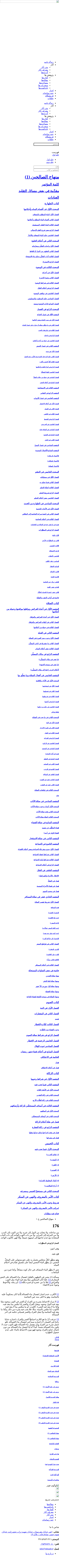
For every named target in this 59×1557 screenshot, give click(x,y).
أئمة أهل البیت (54, 1474)
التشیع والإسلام (54, 1459)
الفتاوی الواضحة (54, 1443)
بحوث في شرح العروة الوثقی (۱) (49, 1407)
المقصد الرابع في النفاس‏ (49, 393)
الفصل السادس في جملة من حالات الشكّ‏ (46, 377)
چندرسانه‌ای (48, 93)
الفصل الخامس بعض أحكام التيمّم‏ (46, 498)
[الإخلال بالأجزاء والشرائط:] (49, 876)
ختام (57, 795)
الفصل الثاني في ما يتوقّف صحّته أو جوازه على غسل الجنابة (40, 325)
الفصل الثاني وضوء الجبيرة (49, 278)
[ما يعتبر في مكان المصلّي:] (49, 659)
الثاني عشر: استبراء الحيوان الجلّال (48, 592)
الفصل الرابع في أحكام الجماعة (47, 865)
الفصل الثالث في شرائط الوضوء (47, 283)
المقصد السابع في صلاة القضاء (45, 822)
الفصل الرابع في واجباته (51, 335)
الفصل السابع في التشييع (51, 435)
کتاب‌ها (45, 77)
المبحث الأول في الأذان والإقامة (47, 681)
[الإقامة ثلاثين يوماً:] (53, 959)
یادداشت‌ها (43, 88)
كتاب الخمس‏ (52, 1143)
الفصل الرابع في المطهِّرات (49, 530)
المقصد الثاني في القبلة (48, 633)
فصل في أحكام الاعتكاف (50, 1068)
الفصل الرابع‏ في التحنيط (51, 419)
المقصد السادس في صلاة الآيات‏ (44, 801)
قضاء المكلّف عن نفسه (50, 828)
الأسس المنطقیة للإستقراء (51, 1355)
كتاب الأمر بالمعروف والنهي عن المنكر (38, 1196)
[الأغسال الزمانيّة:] (53, 456)
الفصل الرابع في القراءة (51, 738)
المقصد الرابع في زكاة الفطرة (45, 1127)
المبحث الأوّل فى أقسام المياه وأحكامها (41, 209)
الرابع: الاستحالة (54, 551)
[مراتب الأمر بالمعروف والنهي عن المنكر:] (40, 1208)
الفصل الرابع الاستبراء (51, 262)
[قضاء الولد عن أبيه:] (51, 833)
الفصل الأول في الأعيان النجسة (47, 509)
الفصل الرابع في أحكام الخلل (48, 288)
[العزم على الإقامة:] (53, 954)
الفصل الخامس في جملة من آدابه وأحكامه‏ (46, 340)
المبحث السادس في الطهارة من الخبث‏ (41, 503)
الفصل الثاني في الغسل (51, 409)
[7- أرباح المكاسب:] (51, 1186)
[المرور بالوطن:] (54, 949)
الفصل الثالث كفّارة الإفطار (46, 1024)
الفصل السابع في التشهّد (51, 759)
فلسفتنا (56, 1350)
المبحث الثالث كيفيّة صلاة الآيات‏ (47, 817)
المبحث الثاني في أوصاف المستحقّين (45, 1116)
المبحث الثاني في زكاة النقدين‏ (47, 1095)
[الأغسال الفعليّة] (53, 466)
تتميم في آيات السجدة (52, 754)
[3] (20, 1282)
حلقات (51, 98)
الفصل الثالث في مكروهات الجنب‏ (48, 330)
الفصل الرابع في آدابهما (52, 701)
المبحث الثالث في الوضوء (47, 267)
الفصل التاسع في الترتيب (51, 769)
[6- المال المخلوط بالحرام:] (49, 1181)
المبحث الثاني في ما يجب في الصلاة (45, 717)
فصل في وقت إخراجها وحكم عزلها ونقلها (44, 1133)
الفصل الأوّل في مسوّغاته (49, 477)
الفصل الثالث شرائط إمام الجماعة (46, 860)
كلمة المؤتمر (50, 184)
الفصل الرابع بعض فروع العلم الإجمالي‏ (45, 230)
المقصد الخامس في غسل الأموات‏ (46, 398)
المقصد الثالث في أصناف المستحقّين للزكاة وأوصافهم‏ (34, 1106)
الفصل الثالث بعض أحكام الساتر (47, 649)
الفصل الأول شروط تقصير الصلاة (47, 902)
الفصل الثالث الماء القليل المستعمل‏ (45, 225)
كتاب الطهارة (52, 203)
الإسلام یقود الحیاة (53, 1371)
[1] (49, 1280)
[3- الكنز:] (55, 1165)
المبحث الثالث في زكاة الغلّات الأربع (46, 1100)
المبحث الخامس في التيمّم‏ (47, 472)
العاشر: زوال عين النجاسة (51, 582)
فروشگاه (49, 96)
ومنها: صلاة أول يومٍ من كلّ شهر (47, 986)
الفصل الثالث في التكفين (51, 414)
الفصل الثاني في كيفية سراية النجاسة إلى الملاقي (40, 514)
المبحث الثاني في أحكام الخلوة (45, 241)
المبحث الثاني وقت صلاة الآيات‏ (47, 812)
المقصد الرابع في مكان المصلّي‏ (45, 654)
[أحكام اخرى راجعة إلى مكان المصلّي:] (45, 670)
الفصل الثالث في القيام (52, 733)
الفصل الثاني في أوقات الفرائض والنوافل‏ (44, 622)
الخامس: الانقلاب (53, 556)
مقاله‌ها (44, 80)
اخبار (51, 90)
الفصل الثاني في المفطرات (46, 1013)
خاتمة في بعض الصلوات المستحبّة (44, 970)
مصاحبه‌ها (43, 83)
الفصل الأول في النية (52, 722)
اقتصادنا (56, 1361)
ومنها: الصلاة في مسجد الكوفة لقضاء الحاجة (43, 997)
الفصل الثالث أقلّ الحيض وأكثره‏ (49, 362)
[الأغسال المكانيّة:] (53, 461)
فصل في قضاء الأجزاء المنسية (48, 886)
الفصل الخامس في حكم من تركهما (48, 707)
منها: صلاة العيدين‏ (52, 976)
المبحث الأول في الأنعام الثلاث (48, 1090)
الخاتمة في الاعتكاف (50, 1057)
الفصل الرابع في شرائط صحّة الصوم (42, 1035)
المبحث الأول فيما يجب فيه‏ (47, 1149)
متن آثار (44, 67)
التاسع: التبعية (55, 577)
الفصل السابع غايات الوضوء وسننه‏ (46, 304)
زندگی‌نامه (49, 62)
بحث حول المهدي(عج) (52, 1464)
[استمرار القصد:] (53, 912)
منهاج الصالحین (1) (42, 176)
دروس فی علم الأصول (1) (51, 1387)
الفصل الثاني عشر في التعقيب (49, 785)
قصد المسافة (55, 907)
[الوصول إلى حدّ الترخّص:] (51, 938)
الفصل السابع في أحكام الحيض (49, 382)
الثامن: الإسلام (54, 571)
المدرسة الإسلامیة (53, 1376)
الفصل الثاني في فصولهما (51, 691)
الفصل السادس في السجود (50, 748)
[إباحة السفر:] (54, 923)
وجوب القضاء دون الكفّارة (49, 1030)
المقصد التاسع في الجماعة (47, 844)
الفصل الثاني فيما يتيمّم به (49, 482)
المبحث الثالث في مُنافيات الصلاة (47, 790)
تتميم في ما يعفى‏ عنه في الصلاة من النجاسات (45, 524)
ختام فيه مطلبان (51, 1213)
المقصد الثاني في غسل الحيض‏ (47, 346)
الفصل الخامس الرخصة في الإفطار (43, 1041)
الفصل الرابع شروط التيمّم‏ (49, 493)
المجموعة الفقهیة (53, 1428)
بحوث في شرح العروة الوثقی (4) (49, 1423)
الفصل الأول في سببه (52, 351)
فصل (57, 1062)
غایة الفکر (56, 1402)
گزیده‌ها (44, 72)
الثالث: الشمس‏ (54, 545)
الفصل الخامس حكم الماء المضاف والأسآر (43, 235)
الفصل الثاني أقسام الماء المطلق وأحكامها (43, 220)
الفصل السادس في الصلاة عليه (49, 429)
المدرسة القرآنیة (54, 1469)
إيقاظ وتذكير (55, 712)
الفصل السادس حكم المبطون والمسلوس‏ (43, 299)
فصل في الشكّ (53, 881)
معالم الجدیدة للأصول (52, 1397)
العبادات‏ (53, 197)
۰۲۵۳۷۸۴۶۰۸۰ (47, 1544)
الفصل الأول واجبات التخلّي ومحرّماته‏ (45, 246)
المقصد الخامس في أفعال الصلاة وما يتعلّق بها (38, 675)
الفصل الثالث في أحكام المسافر (47, 965)
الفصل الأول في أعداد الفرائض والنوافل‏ (44, 617)
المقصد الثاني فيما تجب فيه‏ (46, 1084)
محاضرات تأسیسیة (53, 1480)
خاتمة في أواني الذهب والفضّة (48, 598)
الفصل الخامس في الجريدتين (50, 424)
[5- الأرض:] (55, 1175)
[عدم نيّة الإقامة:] (53, 918)
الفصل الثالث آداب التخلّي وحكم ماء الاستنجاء (42, 256)
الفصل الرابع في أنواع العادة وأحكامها (47, 367)
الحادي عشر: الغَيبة (53, 587)
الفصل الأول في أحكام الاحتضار (49, 403)
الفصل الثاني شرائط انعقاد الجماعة (46, 854)
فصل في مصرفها (53, 1138)
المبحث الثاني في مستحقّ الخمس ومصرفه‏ (39, 1191)
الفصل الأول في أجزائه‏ (50, 273)
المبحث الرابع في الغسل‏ (48, 309)
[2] (50, 1282)
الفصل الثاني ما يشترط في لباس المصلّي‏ (44, 643)
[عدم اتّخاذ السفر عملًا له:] (50, 928)
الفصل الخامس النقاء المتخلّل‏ (50, 372)
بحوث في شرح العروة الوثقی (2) (49, 1412)
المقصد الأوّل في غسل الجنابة (48, 315)
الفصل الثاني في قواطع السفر (47, 944)
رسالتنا (57, 1381)
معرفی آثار (43, 70)
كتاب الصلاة (52, 603)
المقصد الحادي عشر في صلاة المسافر (41, 897)
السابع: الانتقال (54, 566)
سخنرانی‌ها (43, 85)
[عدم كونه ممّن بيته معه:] (51, 933)
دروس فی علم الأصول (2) (51, 1392)
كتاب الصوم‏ (52, 1002)
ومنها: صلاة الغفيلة (52, 991)
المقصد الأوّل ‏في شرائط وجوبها (45, 1079)
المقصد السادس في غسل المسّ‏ (47, 445)
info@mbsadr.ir (46, 1549)
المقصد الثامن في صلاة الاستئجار (44, 838)
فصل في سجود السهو (51, 891)
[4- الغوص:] (54, 1170)
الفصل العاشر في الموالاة (51, 774)
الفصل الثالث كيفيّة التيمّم (49, 488)
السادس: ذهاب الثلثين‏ (52, 561)
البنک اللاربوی (55, 1366)
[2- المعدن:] (54, 1160)
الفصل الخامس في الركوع (51, 743)
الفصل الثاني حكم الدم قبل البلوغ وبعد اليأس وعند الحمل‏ (41, 356)
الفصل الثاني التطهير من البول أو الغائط (44, 251)
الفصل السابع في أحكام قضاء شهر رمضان (40, 1051)
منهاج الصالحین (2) (53, 1438)
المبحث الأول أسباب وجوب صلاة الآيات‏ (45, 806)
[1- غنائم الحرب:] (52, 1155)
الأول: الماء (55, 535)
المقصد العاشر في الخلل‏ (48, 870)
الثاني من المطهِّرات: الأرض (50, 540)
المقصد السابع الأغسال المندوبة (47, 450)
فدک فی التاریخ (54, 1454)
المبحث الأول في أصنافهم (49, 1111)
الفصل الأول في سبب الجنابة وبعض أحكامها (45, 320)
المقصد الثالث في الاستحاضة (48, 388)
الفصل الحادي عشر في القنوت (49, 779)
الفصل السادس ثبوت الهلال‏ (46, 1046)
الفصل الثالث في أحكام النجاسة (47, 519)
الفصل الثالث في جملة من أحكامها (46, 627)
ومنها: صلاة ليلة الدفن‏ (51, 981)
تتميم (57, 1019)
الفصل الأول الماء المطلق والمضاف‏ (46, 214)
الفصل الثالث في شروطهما (50, 696)
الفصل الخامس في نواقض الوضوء (46, 293)
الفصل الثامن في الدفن (52, 440)
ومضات (56, 1449)
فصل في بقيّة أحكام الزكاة (47, 1122)
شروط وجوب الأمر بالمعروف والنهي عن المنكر (37, 1202)
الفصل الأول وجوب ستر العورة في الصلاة (44, 638)
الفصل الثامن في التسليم (51, 764)
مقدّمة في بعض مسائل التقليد (39, 191)
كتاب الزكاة (53, 1073)
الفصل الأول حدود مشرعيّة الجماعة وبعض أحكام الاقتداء (38, 849)
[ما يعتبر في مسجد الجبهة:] (49, 665)
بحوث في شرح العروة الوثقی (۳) (49, 1418)
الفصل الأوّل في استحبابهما (51, 686)
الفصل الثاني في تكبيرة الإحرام (49, 728)
